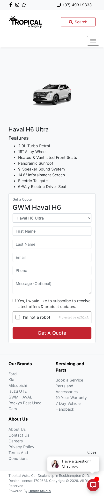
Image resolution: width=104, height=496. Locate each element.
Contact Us (18, 435)
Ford (12, 373)
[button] (93, 41)
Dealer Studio (40, 491)
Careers (15, 441)
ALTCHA (83, 317)
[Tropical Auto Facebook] (11, 4)
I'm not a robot (36, 317)
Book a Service (69, 380)
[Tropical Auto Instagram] (18, 4)
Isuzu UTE (17, 391)
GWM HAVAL (20, 397)
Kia (11, 379)
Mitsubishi (17, 385)
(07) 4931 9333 (77, 4)
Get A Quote (52, 333)
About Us (17, 429)
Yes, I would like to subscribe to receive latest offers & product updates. (53, 303)
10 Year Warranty (71, 397)
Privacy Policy (21, 446)
